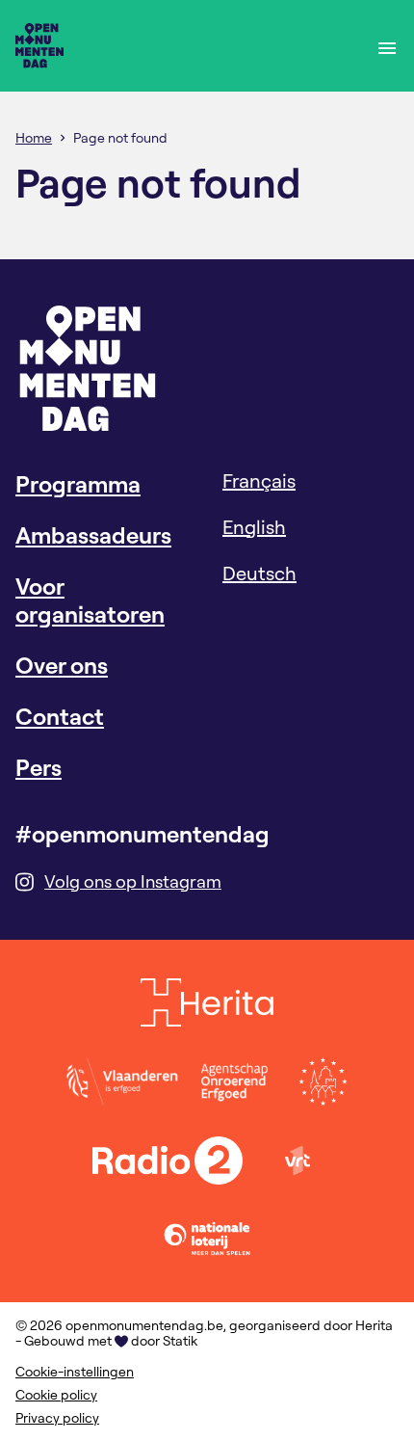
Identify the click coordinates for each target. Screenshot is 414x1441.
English (254, 527)
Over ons (61, 665)
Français (259, 480)
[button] (387, 46)
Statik (180, 1340)
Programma (78, 483)
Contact (59, 716)
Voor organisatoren (90, 600)
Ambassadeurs (93, 534)
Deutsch (259, 573)
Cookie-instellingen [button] (74, 1371)
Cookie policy (56, 1394)
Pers (38, 767)
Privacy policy (57, 1418)
